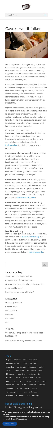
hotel (40, 370)
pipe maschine (11, 381)
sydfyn (19, 388)
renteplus (28, 381)
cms (24, 360)
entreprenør (21, 367)
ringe (44, 381)
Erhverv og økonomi (13, 302)
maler (18, 378)
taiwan (26, 388)
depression (33, 360)
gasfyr (41, 367)
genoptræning (19, 370)
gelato (8, 370)
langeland (10, 378)
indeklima (21, 374)
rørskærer (10, 385)
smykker (42, 385)
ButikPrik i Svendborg (30, 236)
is (38, 374)
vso (20, 392)
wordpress (20, 395)
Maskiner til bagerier (13, 288)
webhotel (9, 395)
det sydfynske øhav (13, 363)
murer (38, 378)
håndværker (10, 374)
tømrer (34, 388)
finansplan (32, 367)
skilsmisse (32, 385)
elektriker (33, 363)
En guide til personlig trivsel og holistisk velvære (25, 284)
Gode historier (11, 306)
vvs (25, 392)
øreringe (35, 395)
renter (37, 381)
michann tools (28, 378)
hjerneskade (31, 370)
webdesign (33, 392)
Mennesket (10, 318)
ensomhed (10, 367)
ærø (28, 395)
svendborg (10, 388)
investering (32, 374)
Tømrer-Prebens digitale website (18, 276)
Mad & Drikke (11, 310)
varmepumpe (11, 392)
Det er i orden (10, 424)
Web (7, 322)
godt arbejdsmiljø (36, 252)
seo (17, 385)
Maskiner (9, 314)
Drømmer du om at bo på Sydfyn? (19, 292)
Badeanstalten (11, 145)
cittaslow (17, 360)
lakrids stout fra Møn (26, 197)
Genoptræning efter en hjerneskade (20, 280)
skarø (24, 385)
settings (23, 419)
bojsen (8, 360)
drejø (25, 363)
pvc (21, 381)
